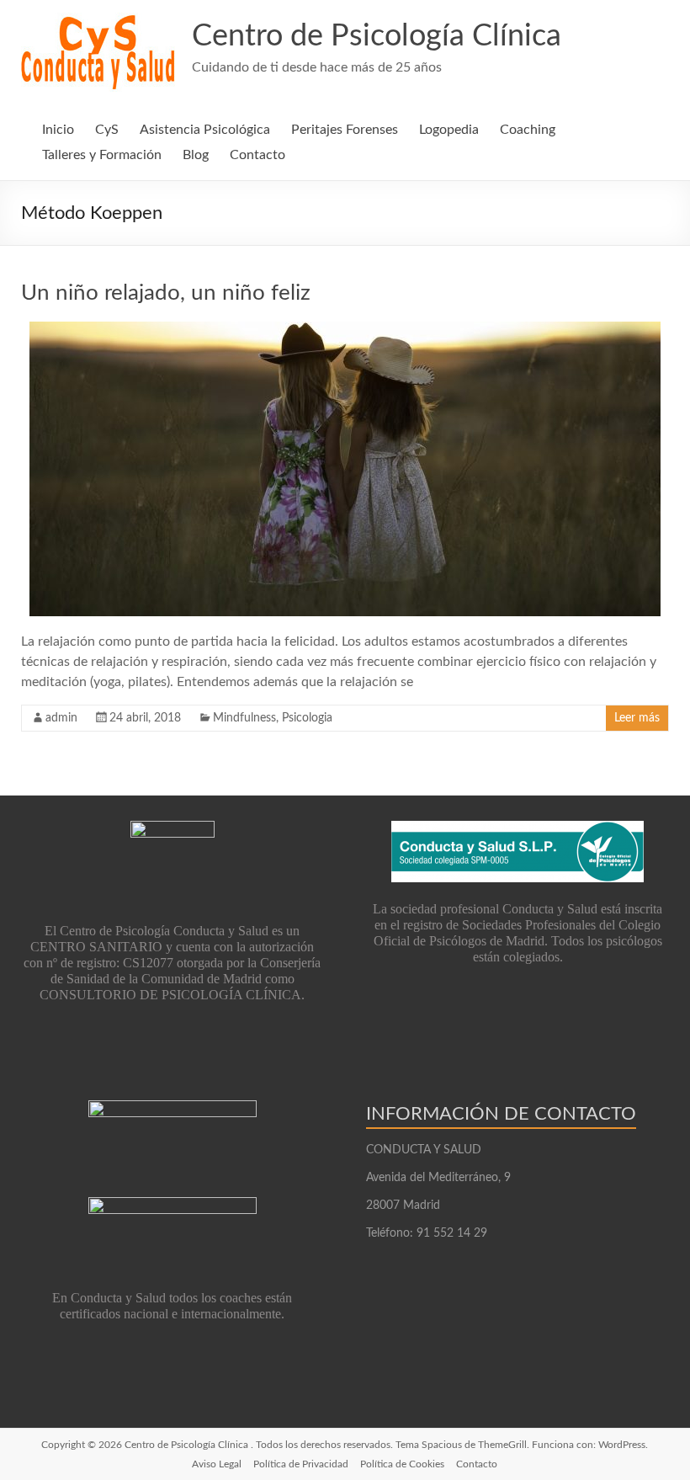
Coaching (527, 129)
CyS (107, 129)
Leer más (637, 718)
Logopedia (449, 129)
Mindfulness (244, 718)
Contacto (257, 155)
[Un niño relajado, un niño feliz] (345, 330)
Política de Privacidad (300, 1464)
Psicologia (307, 718)
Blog (196, 155)
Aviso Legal (217, 1464)
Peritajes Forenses (344, 129)
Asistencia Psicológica (205, 129)
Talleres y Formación (102, 155)
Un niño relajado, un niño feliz (165, 293)
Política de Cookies (402, 1464)
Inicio (58, 129)
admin (61, 718)
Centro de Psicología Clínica (376, 36)
